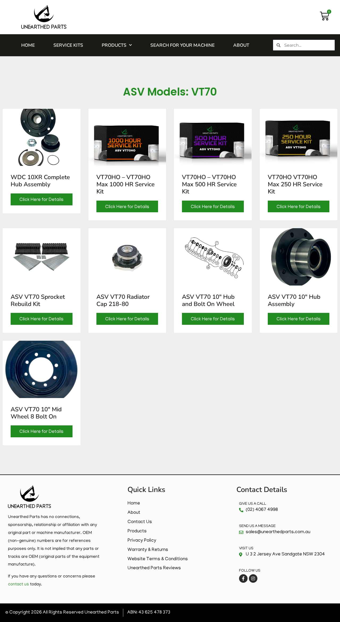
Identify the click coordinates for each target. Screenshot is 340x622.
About (241, 45)
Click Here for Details (41, 199)
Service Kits (68, 45)
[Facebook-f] (243, 578)
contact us (18, 584)
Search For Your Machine (182, 45)
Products (114, 45)
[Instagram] (253, 578)
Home (28, 45)
